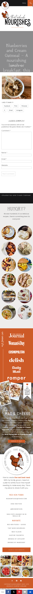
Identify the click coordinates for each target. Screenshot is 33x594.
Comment (5, 130)
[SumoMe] (30, 592)
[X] (13, 592)
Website (4, 165)
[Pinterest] (19, 592)
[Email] (25, 592)
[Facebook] (8, 592)
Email (4, 159)
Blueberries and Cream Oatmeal (16, 195)
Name (4, 153)
